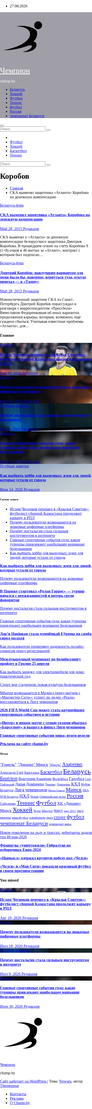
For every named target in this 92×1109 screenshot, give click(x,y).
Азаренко (72, 764)
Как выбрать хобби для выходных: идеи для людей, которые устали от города (46, 477)
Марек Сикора (56, 790)
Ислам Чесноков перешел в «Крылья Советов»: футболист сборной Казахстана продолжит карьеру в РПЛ (45, 359)
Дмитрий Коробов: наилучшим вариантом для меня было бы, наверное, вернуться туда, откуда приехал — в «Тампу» (43, 277)
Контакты (18, 1094)
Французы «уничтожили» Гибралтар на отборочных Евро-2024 (35, 847)
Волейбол (60, 779)
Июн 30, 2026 (12, 461)
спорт (60, 817)
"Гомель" (8, 764)
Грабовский (7, 784)
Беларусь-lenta (12, 205)
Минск (74, 790)
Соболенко (8, 804)
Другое (6, 377)
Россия (15, 111)
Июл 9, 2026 (11, 429)
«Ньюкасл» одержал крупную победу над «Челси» (44, 858)
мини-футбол (20, 817)
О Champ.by (20, 1103)
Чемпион (15, 70)
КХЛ (75, 784)
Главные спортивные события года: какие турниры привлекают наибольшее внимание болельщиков (39, 447)
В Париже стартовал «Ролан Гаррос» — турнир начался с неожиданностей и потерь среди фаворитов (42, 595)
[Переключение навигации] (2, 125)
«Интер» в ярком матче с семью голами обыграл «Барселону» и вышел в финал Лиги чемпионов (43, 725)
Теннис (16, 103)
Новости (7, 433)
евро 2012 (70, 811)
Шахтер (47, 811)
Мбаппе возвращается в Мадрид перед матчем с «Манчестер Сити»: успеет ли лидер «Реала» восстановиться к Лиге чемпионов (40, 697)
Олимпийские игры (52, 796)
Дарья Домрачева (29, 784)
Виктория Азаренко (35, 779)
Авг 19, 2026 (11, 373)
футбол (16, 107)
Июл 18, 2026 (12, 401)
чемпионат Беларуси (27, 116)
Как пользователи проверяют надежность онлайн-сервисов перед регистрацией (42, 648)
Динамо (50, 784)
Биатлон (8, 778)
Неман (34, 796)
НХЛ (24, 796)
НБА (86, 790)
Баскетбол (18, 151)
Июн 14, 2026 (12, 489)
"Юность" (55, 765)
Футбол (16, 98)
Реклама (17, 1098)
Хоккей (16, 94)
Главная (16, 188)
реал (49, 817)
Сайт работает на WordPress (23, 1081)
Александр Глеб (11, 772)
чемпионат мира (60, 824)
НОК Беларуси (9, 796)
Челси (37, 811)
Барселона (31, 772)
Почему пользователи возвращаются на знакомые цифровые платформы (43, 524)
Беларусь (17, 89)
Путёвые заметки (14, 405)
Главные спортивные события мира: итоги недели (45, 735)
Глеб (88, 779)
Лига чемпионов (30, 789)
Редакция (31, 229)
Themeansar (9, 1086)
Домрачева (63, 784)
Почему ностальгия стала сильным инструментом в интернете (39, 533)
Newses (65, 1081)
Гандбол (76, 778)
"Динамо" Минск (32, 764)
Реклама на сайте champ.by (24, 744)
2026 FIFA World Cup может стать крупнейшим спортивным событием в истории (42, 712)
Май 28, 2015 (11, 229)
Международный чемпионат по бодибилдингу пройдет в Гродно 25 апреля (40, 661)
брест (58, 810)
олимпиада (37, 817)
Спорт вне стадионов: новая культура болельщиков (43, 685)
